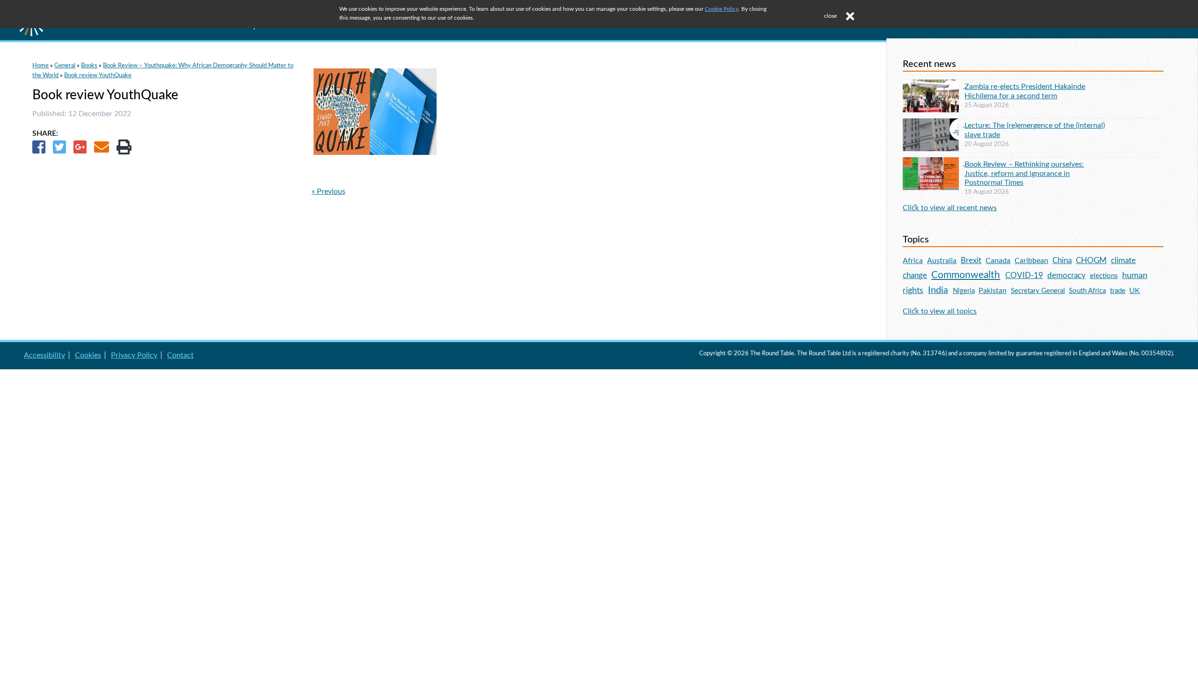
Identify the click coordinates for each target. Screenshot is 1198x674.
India (938, 290)
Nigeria (964, 290)
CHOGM (1091, 260)
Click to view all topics (940, 311)
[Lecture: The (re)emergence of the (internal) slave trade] (933, 124)
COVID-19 (1024, 275)
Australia (942, 260)
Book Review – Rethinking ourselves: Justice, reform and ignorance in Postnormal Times (1024, 173)
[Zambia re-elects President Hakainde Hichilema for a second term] (933, 85)
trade (1117, 290)
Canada (998, 260)
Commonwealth (965, 275)
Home (40, 65)
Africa (913, 260)
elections (1104, 275)
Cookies (88, 355)
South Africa (1087, 290)
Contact (180, 355)
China (1062, 260)
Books (89, 65)
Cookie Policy (721, 9)
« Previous (328, 191)
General (64, 65)
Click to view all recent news (950, 208)
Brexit (971, 260)
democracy (1066, 275)
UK (1134, 290)
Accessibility (44, 355)
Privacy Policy (134, 355)
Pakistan (993, 290)
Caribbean (1031, 260)
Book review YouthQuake (97, 75)
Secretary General (1038, 290)
